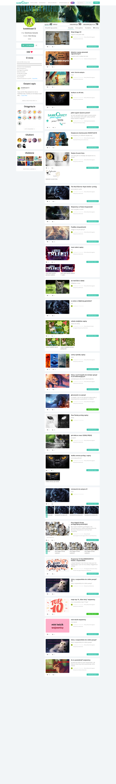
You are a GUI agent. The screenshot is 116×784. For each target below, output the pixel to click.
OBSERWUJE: (75, 24)
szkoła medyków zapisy (79, 321)
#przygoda (92, 37)
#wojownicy (76, 38)
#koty (85, 37)
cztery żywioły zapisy (78, 355)
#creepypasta (87, 568)
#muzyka (90, 58)
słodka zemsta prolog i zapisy (81, 455)
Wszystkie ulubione (29, 169)
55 (54, 241)
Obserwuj (28, 45)
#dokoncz (86, 58)
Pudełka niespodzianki (78, 227)
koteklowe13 (25, 88)
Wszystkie (70, 28)
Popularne (33, 2)
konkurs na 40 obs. (77, 92)
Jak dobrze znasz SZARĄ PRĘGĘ (81, 435)
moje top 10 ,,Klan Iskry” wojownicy (83, 599)
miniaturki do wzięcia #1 (79, 489)
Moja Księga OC (76, 32)
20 (55, 127)
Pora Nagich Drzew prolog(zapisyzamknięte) (79, 523)
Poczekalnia (88, 28)
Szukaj (81, 2)
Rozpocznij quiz (92, 46)
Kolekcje (97, 28)
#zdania (80, 669)
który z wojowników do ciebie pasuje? (84, 640)
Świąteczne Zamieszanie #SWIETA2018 (84, 133)
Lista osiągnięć (29, 129)
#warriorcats (88, 535)
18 (54, 430)
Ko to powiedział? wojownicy (80, 660)
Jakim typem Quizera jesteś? (80, 113)
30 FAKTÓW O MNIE (77, 281)
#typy (84, 122)
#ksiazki (88, 37)
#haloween (92, 568)
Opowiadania (64, 2)
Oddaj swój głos (92, 409)
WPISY (55, 24)
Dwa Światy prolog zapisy (79, 415)
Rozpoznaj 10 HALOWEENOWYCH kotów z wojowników (82, 559)
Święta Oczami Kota (77, 153)
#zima (48, 537)
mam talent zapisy (77, 247)
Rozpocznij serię (92, 167)
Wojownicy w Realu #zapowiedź (82, 207)
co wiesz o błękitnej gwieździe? (81, 301)
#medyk (92, 326)
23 (55, 369)
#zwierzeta (81, 38)
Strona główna (79, 28)
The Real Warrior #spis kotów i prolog (84, 187)
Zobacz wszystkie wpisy (29, 100)
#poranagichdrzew (77, 535)
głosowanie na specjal (78, 395)
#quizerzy (75, 122)
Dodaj (96, 2)
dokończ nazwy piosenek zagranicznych (79, 53)
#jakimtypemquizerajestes (89, 121)
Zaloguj (89, 2)
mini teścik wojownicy (78, 620)
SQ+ (73, 2)
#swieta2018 (76, 139)
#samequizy (80, 122)
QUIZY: (48, 24)
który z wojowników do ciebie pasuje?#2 (84, 580)
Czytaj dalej (34, 78)
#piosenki (94, 58)
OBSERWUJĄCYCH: (90, 24)
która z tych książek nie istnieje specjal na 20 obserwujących (84, 375)
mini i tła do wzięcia (77, 72)
